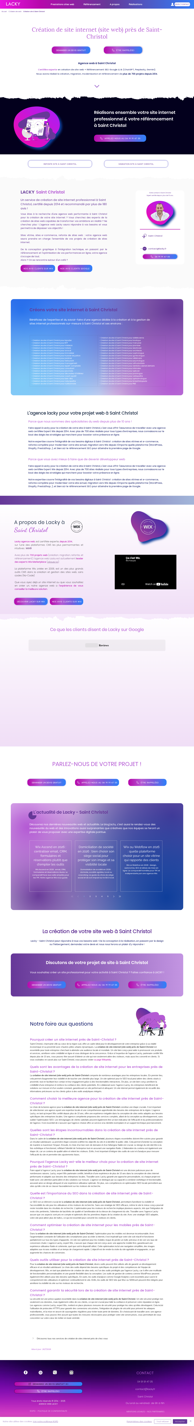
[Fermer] (190, 1421)
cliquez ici (53, 562)
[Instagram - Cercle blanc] (40, 1373)
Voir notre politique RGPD (45, 1421)
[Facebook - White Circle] (26, 1372)
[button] (92, 4)
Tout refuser (163, 1421)
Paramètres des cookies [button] (139, 1421)
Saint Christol (145, 1396)
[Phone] (55, 1372)
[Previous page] (78, 896)
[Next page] (113, 896)
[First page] (72, 896)
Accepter (180, 1421)
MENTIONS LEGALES (136, 1411)
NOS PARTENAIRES (155, 1411)
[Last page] (119, 896)
